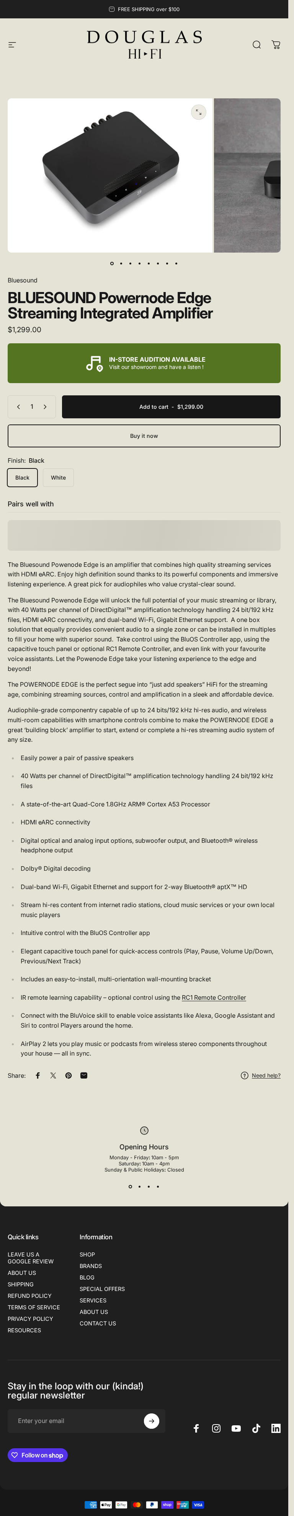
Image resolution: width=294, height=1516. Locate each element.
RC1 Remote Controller (214, 997)
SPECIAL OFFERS (102, 1289)
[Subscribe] (151, 1421)
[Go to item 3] (130, 263)
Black (22, 477)
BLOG (87, 1277)
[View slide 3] (149, 1186)
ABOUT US (22, 1273)
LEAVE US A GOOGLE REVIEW (31, 1258)
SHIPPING (21, 1284)
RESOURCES (24, 1330)
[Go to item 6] (158, 263)
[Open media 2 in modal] (198, 112)
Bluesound (23, 280)
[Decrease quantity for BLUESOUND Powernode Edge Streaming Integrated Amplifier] (17, 407)
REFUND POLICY (30, 1295)
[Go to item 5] (149, 263)
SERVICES (93, 1300)
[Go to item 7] (167, 263)
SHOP (87, 1254)
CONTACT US (98, 1323)
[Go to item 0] (112, 263)
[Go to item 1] (121, 263)
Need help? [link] (266, 1075)
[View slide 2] (139, 1186)
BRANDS (91, 1266)
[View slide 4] (158, 1186)
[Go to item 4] (139, 263)
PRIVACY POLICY (30, 1318)
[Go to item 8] (176, 263)
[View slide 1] (130, 1186)
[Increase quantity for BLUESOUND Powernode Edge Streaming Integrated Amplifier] (47, 407)
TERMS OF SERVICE (34, 1307)
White (58, 477)
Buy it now (144, 435)
